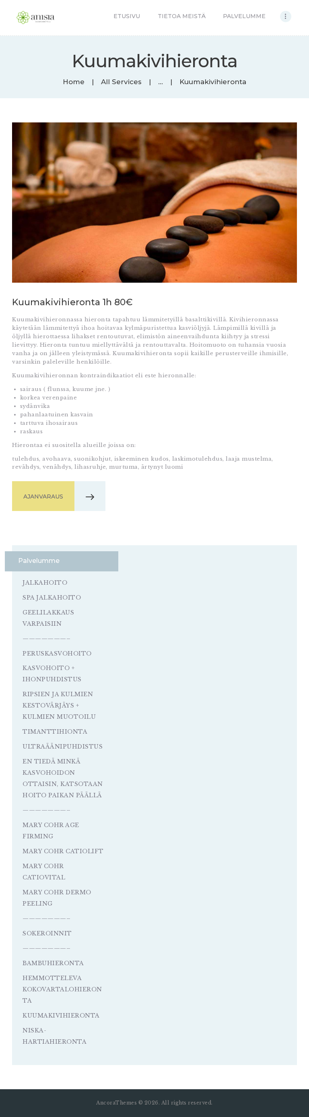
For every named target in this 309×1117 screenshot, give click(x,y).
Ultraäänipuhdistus (63, 746)
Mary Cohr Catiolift (63, 851)
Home (73, 82)
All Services (121, 82)
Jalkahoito (45, 582)
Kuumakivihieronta (61, 1015)
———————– (46, 638)
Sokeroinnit (47, 933)
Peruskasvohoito (57, 653)
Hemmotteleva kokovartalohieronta (62, 989)
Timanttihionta (55, 731)
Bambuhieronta (53, 963)
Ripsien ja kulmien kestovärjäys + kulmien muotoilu (59, 705)
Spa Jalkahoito (52, 597)
